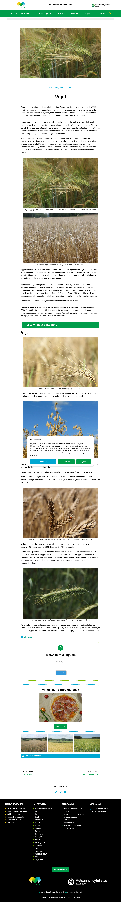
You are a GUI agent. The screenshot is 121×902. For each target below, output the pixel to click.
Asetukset (66, 462)
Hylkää (83, 462)
